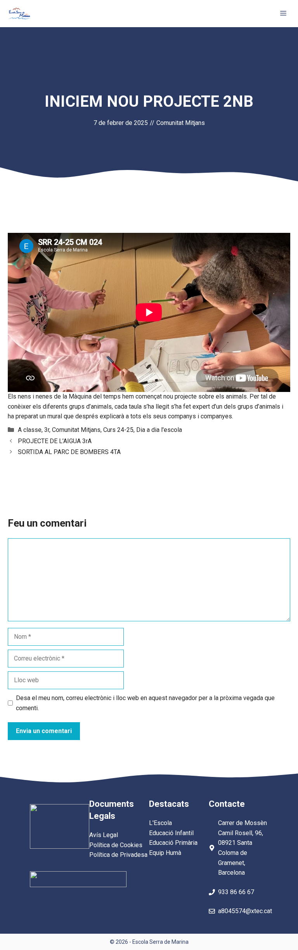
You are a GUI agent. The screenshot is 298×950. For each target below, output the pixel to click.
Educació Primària (173, 842)
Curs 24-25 (118, 429)
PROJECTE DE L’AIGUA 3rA (55, 441)
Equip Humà (165, 852)
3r (46, 429)
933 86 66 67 (236, 892)
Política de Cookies (115, 845)
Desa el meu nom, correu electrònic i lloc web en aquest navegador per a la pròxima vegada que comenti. (145, 703)
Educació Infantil (171, 833)
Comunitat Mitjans (180, 123)
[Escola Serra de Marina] (19, 13)
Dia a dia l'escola (159, 429)
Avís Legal (103, 835)
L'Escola (160, 823)
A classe (30, 429)
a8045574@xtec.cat (245, 911)
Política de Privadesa (118, 854)
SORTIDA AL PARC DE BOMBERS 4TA (69, 452)
